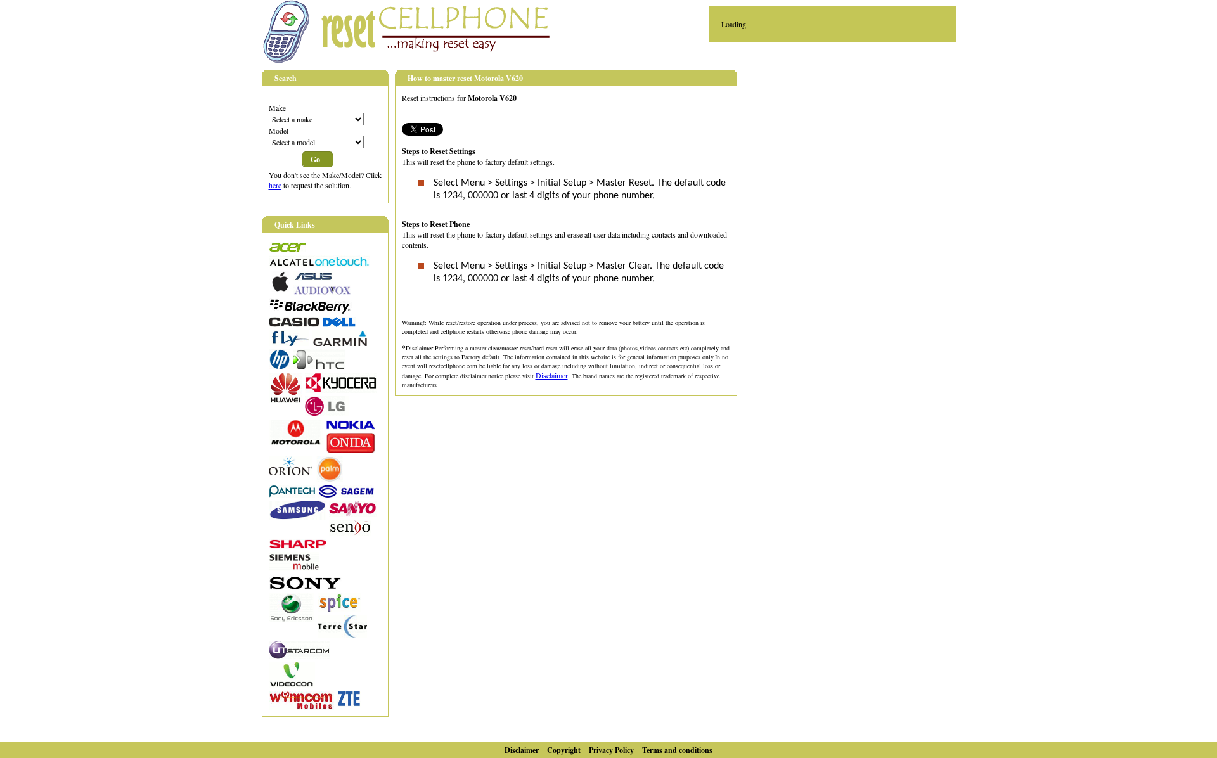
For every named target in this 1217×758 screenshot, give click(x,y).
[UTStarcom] (299, 656)
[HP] (279, 366)
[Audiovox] (322, 291)
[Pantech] (292, 494)
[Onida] (350, 450)
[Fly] (289, 343)
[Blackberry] (310, 310)
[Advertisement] (858, 159)
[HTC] (319, 366)
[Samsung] (297, 516)
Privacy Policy (611, 750)
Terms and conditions (677, 750)
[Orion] (290, 472)
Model (278, 130)
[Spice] (339, 609)
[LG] (327, 413)
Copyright (564, 750)
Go (315, 159)
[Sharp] (297, 546)
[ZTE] (349, 703)
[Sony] (305, 587)
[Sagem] (346, 494)
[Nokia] (350, 426)
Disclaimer (552, 375)
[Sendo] (350, 532)
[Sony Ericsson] (291, 618)
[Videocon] (292, 684)
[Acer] (287, 249)
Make (277, 108)
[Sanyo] (353, 513)
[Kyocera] (341, 390)
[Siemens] (294, 568)
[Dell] (339, 324)
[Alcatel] (319, 265)
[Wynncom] (301, 707)
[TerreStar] (342, 634)
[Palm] (329, 478)
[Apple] (279, 288)
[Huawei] (285, 400)
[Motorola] (296, 442)
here (275, 185)
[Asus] (313, 278)
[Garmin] (339, 343)
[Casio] (294, 324)
